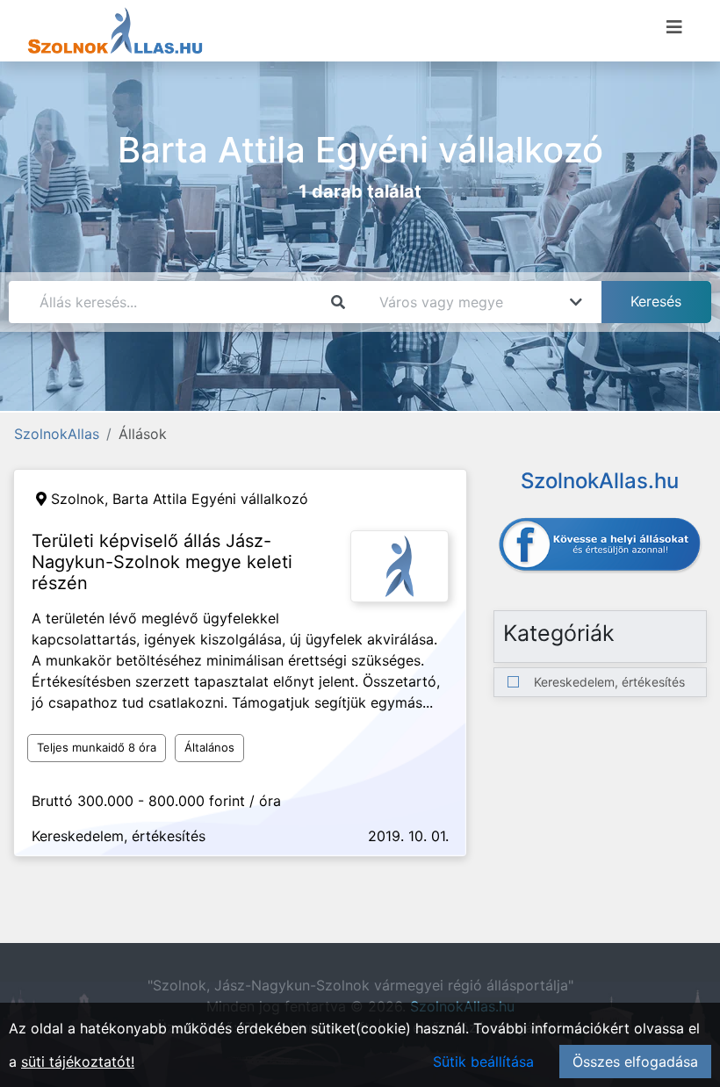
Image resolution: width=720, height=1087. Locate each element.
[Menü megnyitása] (674, 27)
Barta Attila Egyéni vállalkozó (210, 499)
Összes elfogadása (635, 1061)
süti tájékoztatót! (77, 1061)
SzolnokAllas (56, 434)
